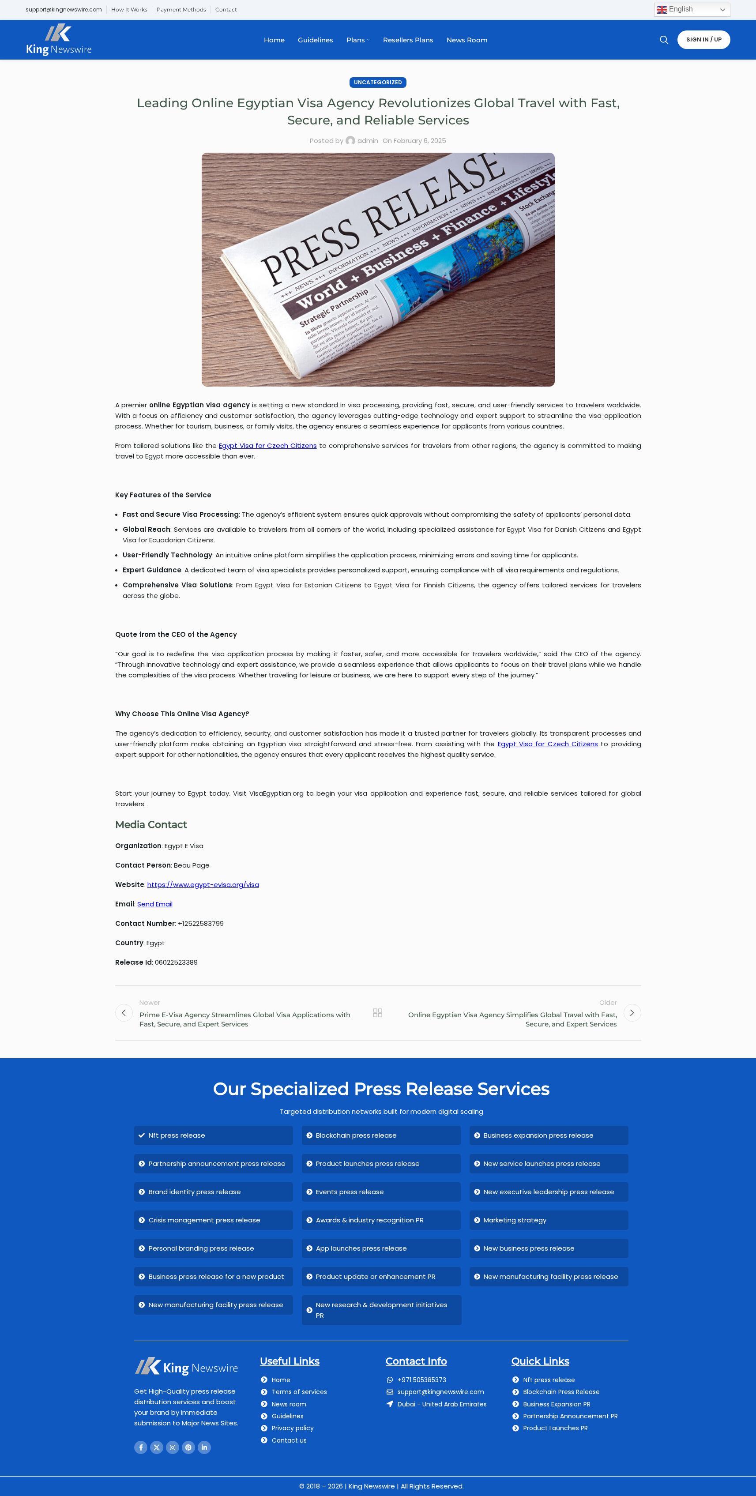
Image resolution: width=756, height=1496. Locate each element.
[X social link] (156, 1447)
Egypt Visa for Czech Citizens (268, 445)
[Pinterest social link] (188, 1447)
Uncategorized (378, 82)
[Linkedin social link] (204, 1447)
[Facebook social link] (140, 1447)
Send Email (155, 904)
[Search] (664, 40)
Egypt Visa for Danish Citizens (556, 529)
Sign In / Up (704, 39)
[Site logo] (59, 39)
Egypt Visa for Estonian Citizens (308, 585)
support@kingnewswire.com (64, 9)
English (680, 9)
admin (367, 140)
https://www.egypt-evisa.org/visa (203, 884)
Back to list (378, 1013)
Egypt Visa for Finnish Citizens (424, 585)
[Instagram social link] (172, 1447)
